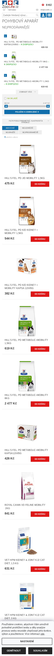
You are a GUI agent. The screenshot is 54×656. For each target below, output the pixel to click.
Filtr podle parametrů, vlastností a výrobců (26, 121)
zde (42, 634)
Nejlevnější (27, 128)
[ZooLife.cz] (10, 4)
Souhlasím (40, 650)
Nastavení (27, 641)
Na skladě (12, 98)
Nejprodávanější (30, 132)
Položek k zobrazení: (27, 112)
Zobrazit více (25, 92)
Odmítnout (14, 650)
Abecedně (10, 128)
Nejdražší (10, 132)
